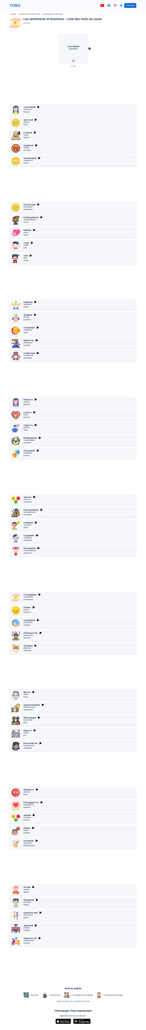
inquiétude (27, 748)
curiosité (26, 638)
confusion (27, 650)
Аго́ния (26, 887)
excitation (27, 443)
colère (26, 260)
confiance (27, 320)
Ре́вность (28, 399)
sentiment (27, 502)
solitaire (26, 930)
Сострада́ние (30, 594)
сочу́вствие (29, 353)
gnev (25, 258)
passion (26, 417)
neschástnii (28, 207)
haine (25, 794)
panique (26, 833)
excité (25, 222)
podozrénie (28, 622)
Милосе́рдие (29, 717)
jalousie (26, 404)
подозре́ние (29, 620)
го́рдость (28, 425)
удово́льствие (30, 913)
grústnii (26, 122)
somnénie (27, 525)
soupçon (26, 625)
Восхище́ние (29, 548)
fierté (25, 430)
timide (26, 163)
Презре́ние (28, 900)
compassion (28, 599)
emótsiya (27, 817)
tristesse (27, 612)
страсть (27, 412)
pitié (25, 722)
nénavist (26, 792)
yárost (26, 694)
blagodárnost (28, 805)
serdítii (26, 148)
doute (25, 527)
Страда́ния (28, 535)
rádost (26, 733)
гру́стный (28, 120)
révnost (26, 402)
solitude (26, 943)
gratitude (27, 807)
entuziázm (27, 843)
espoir (26, 307)
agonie (26, 892)
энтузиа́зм (28, 841)
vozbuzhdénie (29, 440)
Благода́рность (31, 802)
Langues (13, 14)
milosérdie (27, 720)
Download (130, 5)
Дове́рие (27, 315)
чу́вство (27, 497)
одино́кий (28, 925)
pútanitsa (27, 648)
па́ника (26, 828)
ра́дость (27, 730)
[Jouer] (38, 107)
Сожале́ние (29, 327)
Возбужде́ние (30, 438)
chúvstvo (27, 499)
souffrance (27, 540)
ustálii (25, 135)
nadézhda (27, 304)
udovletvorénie (29, 707)
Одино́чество (30, 938)
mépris (26, 905)
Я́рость (27, 692)
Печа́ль (27, 607)
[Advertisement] (73, 87)
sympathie (27, 358)
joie (24, 735)
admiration (27, 553)
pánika (26, 830)
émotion (26, 820)
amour (25, 235)
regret (25, 332)
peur (25, 248)
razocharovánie (29, 512)
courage (26, 345)
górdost (26, 427)
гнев (25, 255)
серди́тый (28, 145)
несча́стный (29, 204)
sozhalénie (27, 330)
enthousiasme (29, 845)
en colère (27, 150)
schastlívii (27, 109)
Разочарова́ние (31, 510)
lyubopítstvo (28, 635)
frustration (27, 515)
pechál (26, 610)
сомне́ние (28, 522)
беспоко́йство (30, 743)
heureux (26, 112)
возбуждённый (31, 217)
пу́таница (28, 646)
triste (25, 125)
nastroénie (27, 453)
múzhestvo (27, 343)
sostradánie (28, 597)
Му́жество (28, 340)
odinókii (26, 928)
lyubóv (26, 232)
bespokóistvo (29, 745)
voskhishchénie (29, 550)
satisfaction (28, 710)
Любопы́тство (30, 633)
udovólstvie (28, 915)
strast (25, 415)
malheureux (28, 209)
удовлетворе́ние (31, 705)
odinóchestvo (28, 940)
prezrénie (27, 902)
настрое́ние (29, 450)
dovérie (26, 317)
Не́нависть (28, 789)
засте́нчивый (29, 158)
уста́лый (27, 132)
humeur (26, 455)
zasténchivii (28, 160)
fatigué (26, 137)
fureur (25, 697)
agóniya (26, 889)
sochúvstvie (28, 355)
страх (26, 243)
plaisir (25, 917)
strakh (25, 245)
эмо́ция (27, 815)
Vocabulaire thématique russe (29, 14)
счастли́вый (29, 107)
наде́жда (28, 302)
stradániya (27, 538)
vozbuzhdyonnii (29, 220)
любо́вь (27, 230)
